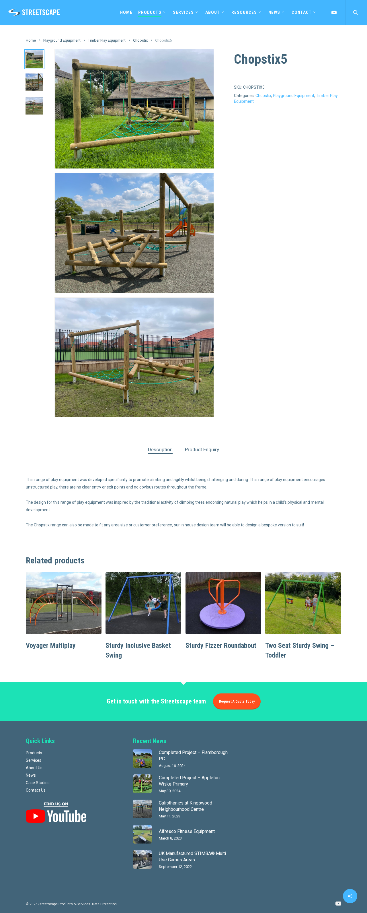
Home (31, 40)
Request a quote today (237, 701)
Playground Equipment (62, 40)
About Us (34, 767)
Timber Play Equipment (107, 40)
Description (160, 449)
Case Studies (38, 782)
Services (33, 760)
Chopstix (140, 40)
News (31, 775)
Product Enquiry (202, 449)
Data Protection (104, 904)
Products (34, 753)
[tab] (160, 449)
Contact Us (36, 790)
